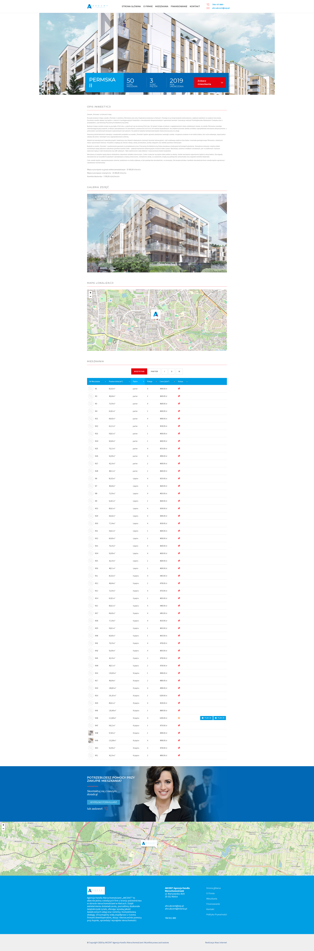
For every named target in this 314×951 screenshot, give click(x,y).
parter (154, 371)
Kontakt (195, 6)
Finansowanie (179, 6)
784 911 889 (217, 4)
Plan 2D (208, 718)
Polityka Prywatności (216, 914)
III (179, 371)
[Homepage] (97, 6)
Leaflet (216, 350)
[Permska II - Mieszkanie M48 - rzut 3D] (90, 733)
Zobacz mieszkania (204, 82)
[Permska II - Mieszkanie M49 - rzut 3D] (90, 740)
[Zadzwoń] (106, 808)
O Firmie (148, 6)
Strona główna (131, 6)
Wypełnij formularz (103, 802)
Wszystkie (139, 371)
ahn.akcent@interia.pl (176, 908)
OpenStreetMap (223, 350)
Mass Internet (221, 942)
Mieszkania (161, 6)
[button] (155, 314)
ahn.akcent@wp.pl (221, 8)
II (171, 371)
